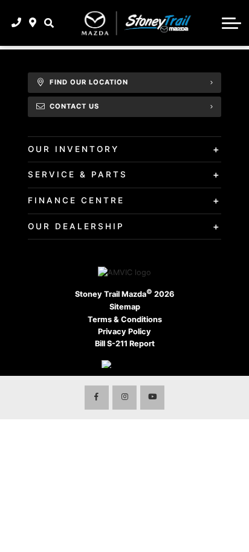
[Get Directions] (32, 22)
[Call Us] (16, 22)
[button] (48, 22)
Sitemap (124, 306)
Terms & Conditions (125, 319)
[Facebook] (97, 397)
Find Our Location (89, 82)
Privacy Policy (124, 331)
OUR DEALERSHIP (76, 226)
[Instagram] (124, 397)
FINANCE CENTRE (76, 200)
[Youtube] (152, 397)
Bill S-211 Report (125, 343)
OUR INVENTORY (73, 149)
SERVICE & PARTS (78, 174)
